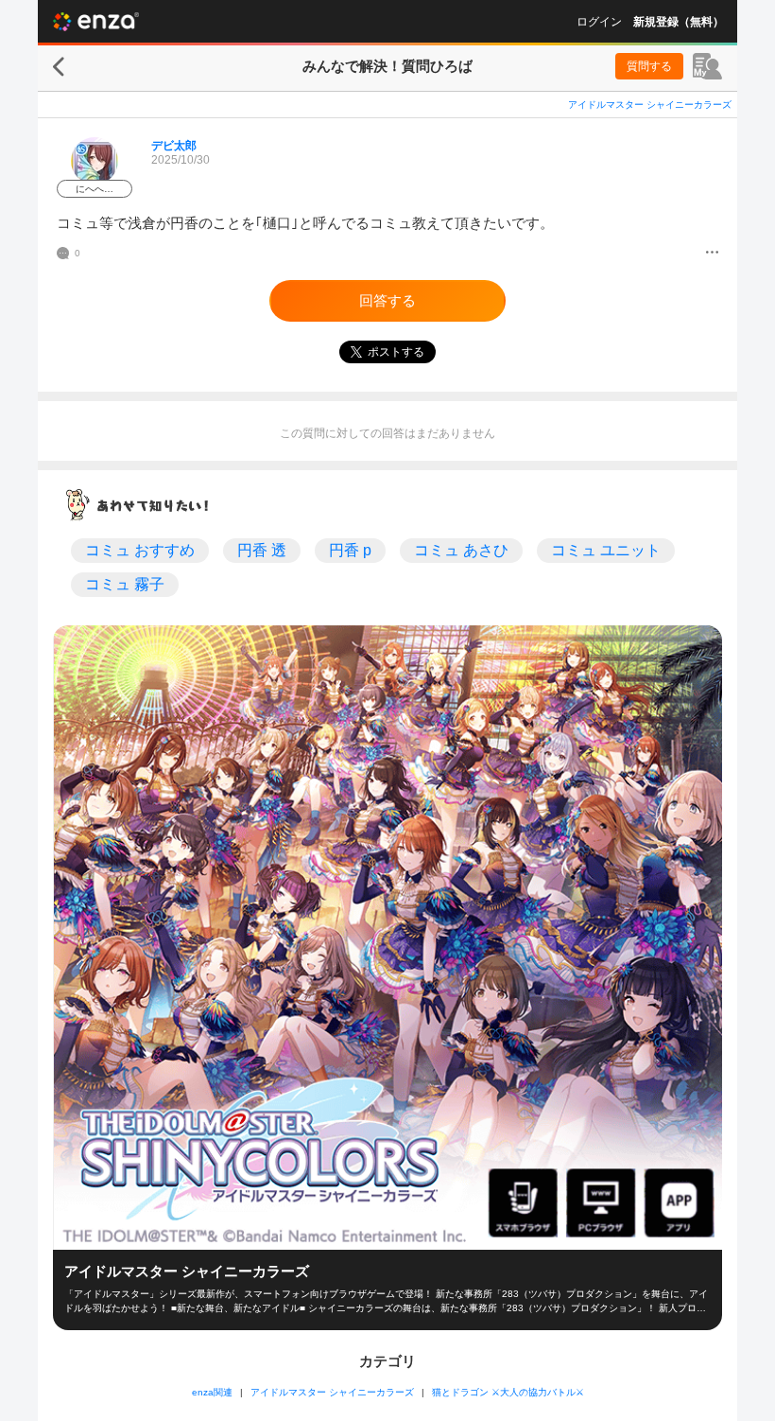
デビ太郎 (174, 145)
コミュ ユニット (606, 550)
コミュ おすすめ (140, 550)
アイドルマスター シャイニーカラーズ (650, 104)
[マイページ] (707, 66)
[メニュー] (712, 253)
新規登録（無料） (678, 21)
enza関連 (212, 1392)
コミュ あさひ (461, 550)
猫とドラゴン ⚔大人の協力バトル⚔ (508, 1392)
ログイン (599, 21)
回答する (387, 300)
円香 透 (261, 550)
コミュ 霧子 (124, 584)
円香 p (350, 550)
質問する (649, 66)
